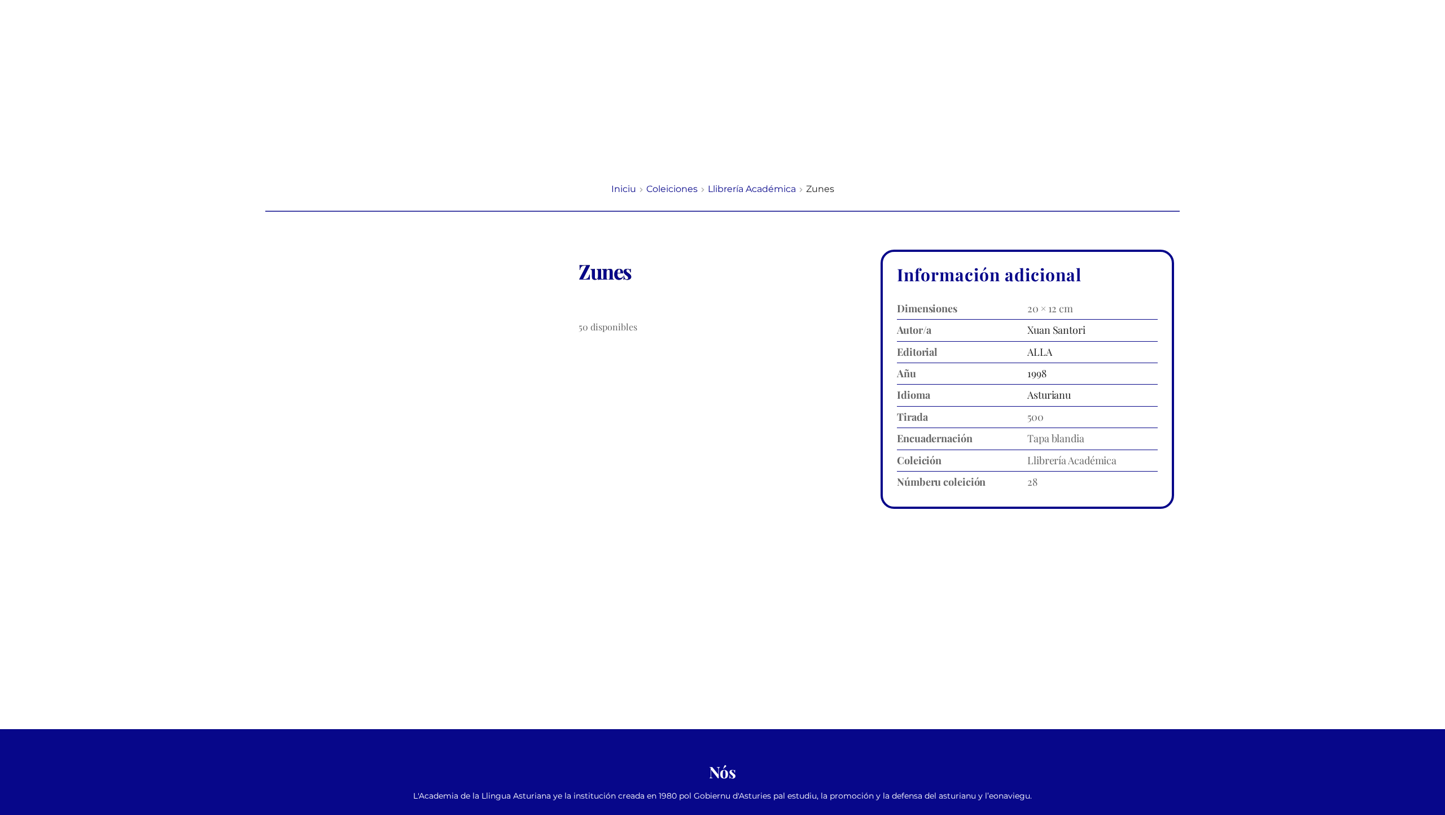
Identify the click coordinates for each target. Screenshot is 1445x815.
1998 (1036, 373)
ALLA (1039, 352)
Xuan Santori (1056, 330)
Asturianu (1049, 395)
